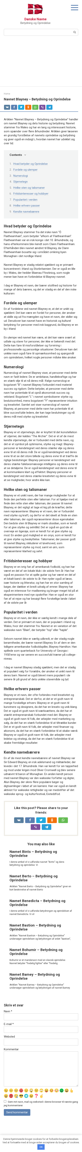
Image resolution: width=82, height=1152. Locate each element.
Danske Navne (35, 19)
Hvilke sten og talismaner (29, 187)
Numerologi (20, 175)
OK (41, 1147)
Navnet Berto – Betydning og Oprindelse (34, 878)
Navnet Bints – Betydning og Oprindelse (33, 853)
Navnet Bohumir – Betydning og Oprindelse (36, 952)
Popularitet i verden (25, 199)
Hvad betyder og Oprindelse (30, 164)
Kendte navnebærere (26, 211)
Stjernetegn (20, 181)
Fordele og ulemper (25, 169)
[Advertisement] (41, 63)
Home (7, 93)
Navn (8, 1011)
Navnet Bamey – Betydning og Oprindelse (35, 976)
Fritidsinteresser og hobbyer (30, 193)
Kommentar (11, 1049)
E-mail (9, 1024)
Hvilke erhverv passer (26, 205)
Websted (9, 1036)
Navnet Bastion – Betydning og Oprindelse (35, 927)
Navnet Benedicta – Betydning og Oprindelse (37, 903)
